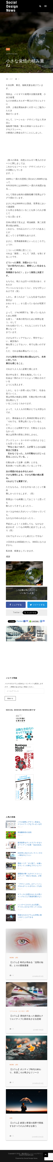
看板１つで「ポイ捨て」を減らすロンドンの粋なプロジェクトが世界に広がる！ (30, 864)
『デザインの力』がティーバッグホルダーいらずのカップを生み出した (30, 885)
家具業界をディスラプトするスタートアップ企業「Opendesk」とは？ (30, 844)
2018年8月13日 (38, 976)
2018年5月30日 (38, 1137)
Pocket (19, 621)
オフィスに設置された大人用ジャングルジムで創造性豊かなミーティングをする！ (30, 895)
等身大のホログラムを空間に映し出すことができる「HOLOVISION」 (30, 916)
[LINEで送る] (34, 621)
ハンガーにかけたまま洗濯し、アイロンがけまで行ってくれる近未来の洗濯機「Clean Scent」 (30, 906)
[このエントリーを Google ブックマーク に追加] (24, 621)
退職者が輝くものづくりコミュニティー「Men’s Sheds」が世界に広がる (30, 875)
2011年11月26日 (12, 54)
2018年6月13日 (38, 1083)
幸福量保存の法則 (24, 832)
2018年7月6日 (38, 1030)
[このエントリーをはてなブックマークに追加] (27, 621)
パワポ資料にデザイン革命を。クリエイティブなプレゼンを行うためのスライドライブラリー (30, 823)
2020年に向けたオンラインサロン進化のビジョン (30, 854)
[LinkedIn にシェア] (41, 621)
